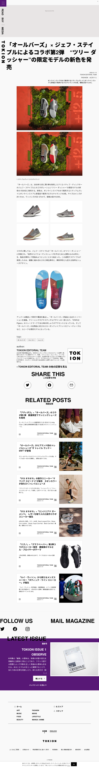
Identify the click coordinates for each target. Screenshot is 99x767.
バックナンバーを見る (37, 685)
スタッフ (59, 711)
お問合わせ (25, 750)
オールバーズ (21, 340)
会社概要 (87, 750)
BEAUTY (20, 720)
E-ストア (59, 706)
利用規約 (55, 750)
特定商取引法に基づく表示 (41, 750)
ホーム (19, 706)
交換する (93, 77)
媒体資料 (78, 750)
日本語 (44, 731)
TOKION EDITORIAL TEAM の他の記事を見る (42, 366)
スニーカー (31, 340)
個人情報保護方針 (66, 750)
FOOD (19, 716)
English (53, 731)
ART (18, 710)
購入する (38, 678)
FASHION (84, 77)
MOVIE (34, 713)
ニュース (40, 340)
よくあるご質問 (14, 750)
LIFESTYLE (36, 716)
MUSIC (19, 713)
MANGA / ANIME (38, 720)
